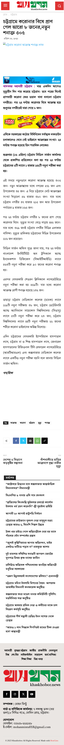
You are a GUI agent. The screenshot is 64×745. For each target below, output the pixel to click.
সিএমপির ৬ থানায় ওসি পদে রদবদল (25, 495)
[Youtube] (31, 694)
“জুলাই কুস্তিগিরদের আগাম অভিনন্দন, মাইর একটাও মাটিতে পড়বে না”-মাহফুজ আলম (29, 545)
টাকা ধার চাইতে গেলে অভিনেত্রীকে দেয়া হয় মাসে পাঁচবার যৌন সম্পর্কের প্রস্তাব (31, 534)
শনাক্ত (47, 423)
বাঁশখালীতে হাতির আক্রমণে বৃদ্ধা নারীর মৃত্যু (49, 463)
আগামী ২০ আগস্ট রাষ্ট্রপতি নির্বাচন (24, 514)
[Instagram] (14, 694)
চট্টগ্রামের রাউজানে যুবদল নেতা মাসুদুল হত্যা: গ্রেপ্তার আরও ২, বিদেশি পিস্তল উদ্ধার (29, 523)
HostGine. (54, 740)
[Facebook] (16, 441)
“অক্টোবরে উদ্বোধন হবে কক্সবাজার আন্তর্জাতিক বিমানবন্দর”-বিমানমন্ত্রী (30, 486)
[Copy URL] (44, 441)
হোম (5, 15)
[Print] (30, 441)
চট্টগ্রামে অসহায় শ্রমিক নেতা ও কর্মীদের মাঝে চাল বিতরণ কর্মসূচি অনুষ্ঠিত (31, 607)
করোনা (23, 423)
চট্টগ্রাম (14, 15)
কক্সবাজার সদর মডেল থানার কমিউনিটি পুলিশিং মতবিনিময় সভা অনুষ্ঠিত (31, 596)
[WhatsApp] (37, 441)
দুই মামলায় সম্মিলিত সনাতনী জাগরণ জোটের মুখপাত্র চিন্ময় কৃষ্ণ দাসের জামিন (29, 556)
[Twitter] (23, 441)
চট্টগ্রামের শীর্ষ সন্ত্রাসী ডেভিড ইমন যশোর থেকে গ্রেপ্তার (30, 618)
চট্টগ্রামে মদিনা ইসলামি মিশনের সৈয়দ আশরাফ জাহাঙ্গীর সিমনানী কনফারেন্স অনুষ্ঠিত (30, 585)
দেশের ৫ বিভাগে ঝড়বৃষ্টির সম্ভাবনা (13, 461)
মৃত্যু (39, 423)
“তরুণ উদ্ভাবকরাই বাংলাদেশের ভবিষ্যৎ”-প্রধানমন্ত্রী (32, 576)
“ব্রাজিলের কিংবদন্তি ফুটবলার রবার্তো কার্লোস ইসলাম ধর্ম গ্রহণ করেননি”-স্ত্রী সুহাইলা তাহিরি (29, 504)
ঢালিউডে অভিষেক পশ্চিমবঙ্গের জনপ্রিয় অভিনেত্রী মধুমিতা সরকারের (31, 567)
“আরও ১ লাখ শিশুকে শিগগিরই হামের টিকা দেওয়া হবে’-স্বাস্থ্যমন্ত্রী (32, 629)
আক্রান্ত (13, 423)
